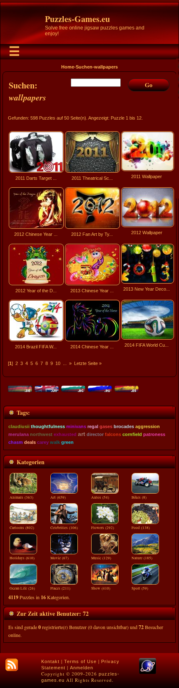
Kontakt (50, 661)
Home (67, 66)
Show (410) (100, 588)
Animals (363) (21, 497)
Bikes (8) (139, 497)
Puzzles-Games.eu (77, 19)
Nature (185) (142, 558)
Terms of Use (80, 661)
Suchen (84, 66)
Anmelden (81, 667)
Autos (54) (100, 497)
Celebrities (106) (64, 527)
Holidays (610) (22, 558)
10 (57, 363)
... (65, 363)
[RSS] (11, 664)
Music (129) (101, 558)
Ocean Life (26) (22, 588)
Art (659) (58, 497)
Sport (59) (140, 588)
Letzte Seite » (88, 363)
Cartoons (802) (22, 527)
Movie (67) (59, 558)
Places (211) (60, 588)
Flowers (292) (102, 527)
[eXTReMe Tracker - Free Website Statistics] (147, 672)
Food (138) (141, 527)
